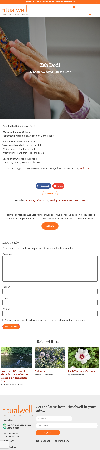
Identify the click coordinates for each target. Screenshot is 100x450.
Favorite (51, 193)
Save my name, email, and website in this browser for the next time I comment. (45, 320)
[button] (74, 7)
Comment (8, 254)
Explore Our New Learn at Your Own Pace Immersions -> (50, 2)
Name (6, 287)
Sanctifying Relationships (36, 200)
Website (6, 309)
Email (6, 298)
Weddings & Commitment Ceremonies (67, 200)
